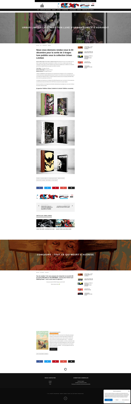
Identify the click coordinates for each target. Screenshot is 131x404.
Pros (50, 384)
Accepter (108, 399)
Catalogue (73, 9)
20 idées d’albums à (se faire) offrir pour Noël (63, 207)
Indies (54, 9)
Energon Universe (45, 9)
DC (38, 9)
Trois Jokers (54, 180)
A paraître (65, 9)
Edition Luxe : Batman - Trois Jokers (44, 180)
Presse (50, 382)
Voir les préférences (125, 399)
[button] (128, 391)
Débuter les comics (88, 9)
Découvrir (53, 349)
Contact (50, 381)
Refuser (117, 399)
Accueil (37, 45)
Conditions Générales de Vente (81, 382)
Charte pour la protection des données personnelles (80, 384)
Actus (59, 9)
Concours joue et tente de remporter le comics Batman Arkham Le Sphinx (47, 208)
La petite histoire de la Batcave (65, 233)
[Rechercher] (93, 1)
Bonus (79, 9)
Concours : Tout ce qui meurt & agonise (88, 47)
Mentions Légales (81, 381)
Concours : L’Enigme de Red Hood (88, 67)
